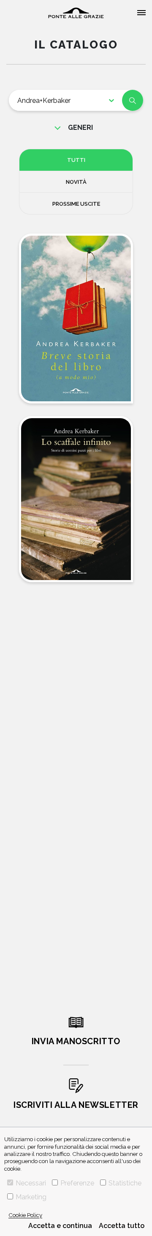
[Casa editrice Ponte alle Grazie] (76, 13)
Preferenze (77, 1183)
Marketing (31, 1197)
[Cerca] (132, 100)
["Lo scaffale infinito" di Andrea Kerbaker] (76, 499)
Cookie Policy (25, 1215)
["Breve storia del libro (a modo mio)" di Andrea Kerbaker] (76, 318)
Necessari (31, 1183)
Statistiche (125, 1183)
